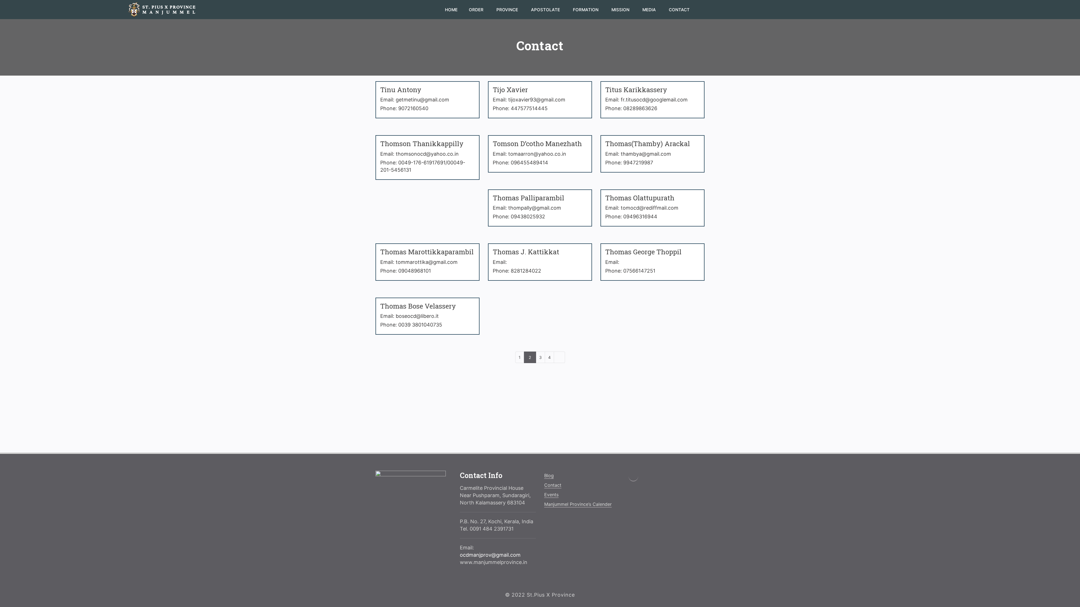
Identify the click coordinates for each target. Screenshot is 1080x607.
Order (477, 9)
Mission (621, 9)
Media (649, 9)
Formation (586, 9)
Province (507, 9)
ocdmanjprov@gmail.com (490, 555)
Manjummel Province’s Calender (578, 504)
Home (451, 9)
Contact (679, 9)
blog (549, 475)
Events (551, 494)
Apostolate (546, 9)
